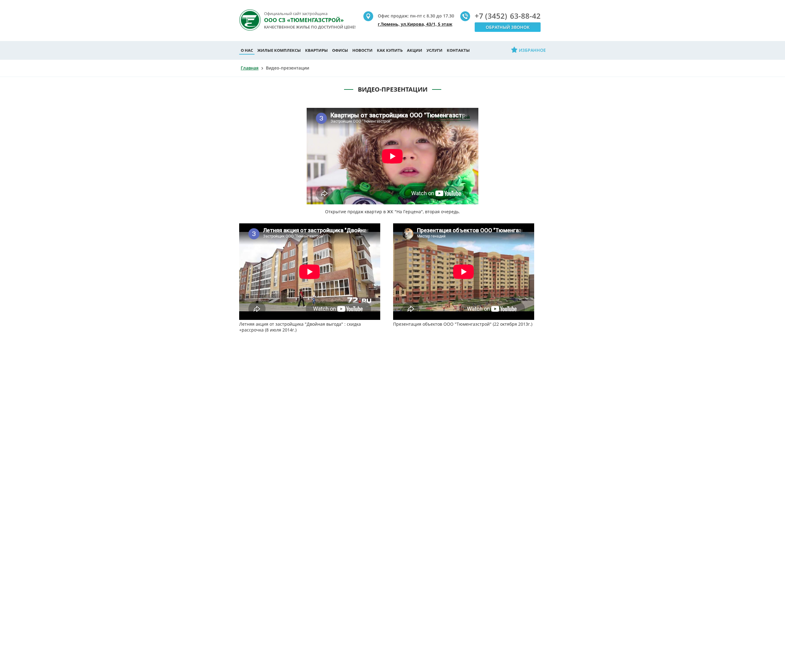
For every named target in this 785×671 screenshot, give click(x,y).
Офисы (340, 50)
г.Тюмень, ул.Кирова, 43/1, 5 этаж (415, 24)
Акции (414, 50)
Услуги (434, 50)
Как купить (390, 50)
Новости (362, 50)
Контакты (458, 50)
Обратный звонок (508, 27)
